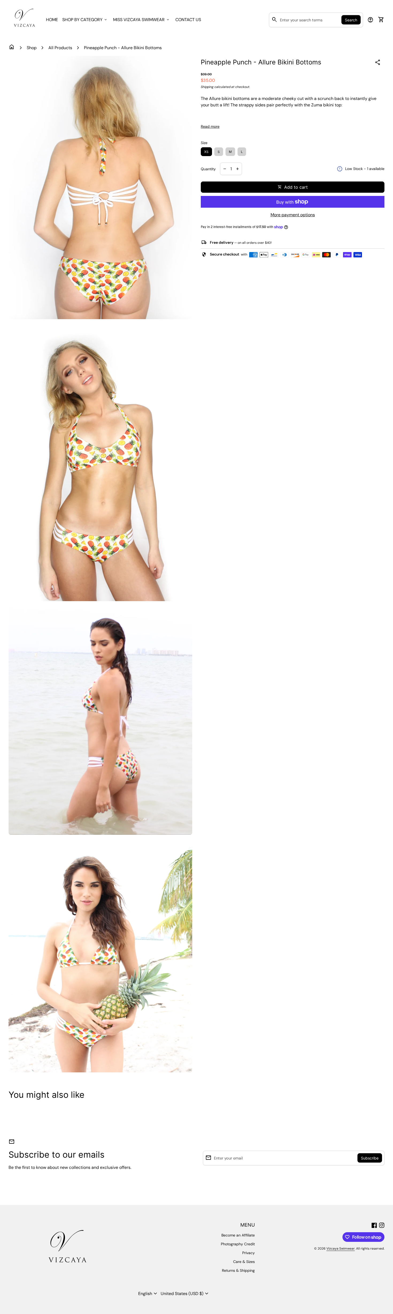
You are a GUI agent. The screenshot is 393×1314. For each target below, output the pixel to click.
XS (206, 152)
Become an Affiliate (238, 1235)
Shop (32, 48)
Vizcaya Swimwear (340, 1248)
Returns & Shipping (238, 1270)
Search (351, 20)
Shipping (207, 87)
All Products (60, 48)
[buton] (148, 1293)
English (148, 1293)
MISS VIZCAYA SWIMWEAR (141, 19)
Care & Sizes (244, 1261)
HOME (52, 19)
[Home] (24, 19)
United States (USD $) (185, 1293)
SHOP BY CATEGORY (85, 19)
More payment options (293, 215)
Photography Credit (238, 1244)
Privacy (248, 1252)
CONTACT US (188, 19)
